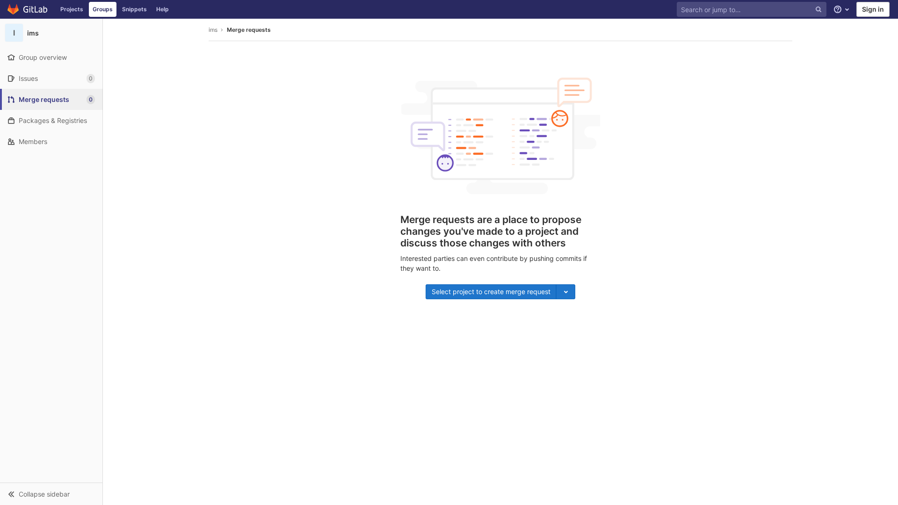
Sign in (873, 9)
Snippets (134, 9)
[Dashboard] (28, 9)
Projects (71, 9)
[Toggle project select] (565, 291)
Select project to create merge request (491, 292)
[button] (51, 494)
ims (213, 29)
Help (162, 9)
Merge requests (249, 29)
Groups (103, 9)
